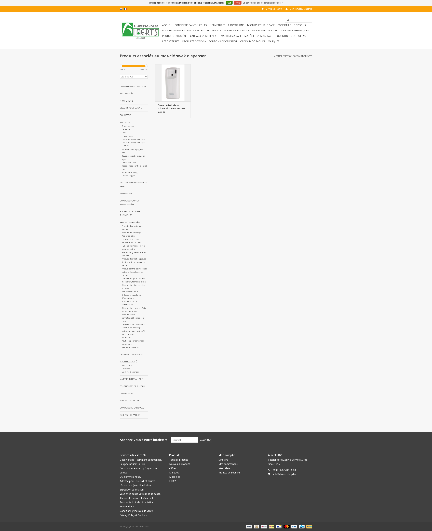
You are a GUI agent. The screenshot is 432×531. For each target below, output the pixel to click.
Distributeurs (127, 304)
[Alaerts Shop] (140, 30)
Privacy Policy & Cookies (133, 515)
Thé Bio (126, 145)
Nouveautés (217, 25)
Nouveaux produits (179, 464)
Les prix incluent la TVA (132, 464)
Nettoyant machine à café (133, 331)
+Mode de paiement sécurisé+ (136, 498)
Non (238, 3)
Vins (123, 152)
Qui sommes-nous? (130, 476)
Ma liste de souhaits (229, 472)
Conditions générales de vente (136, 510)
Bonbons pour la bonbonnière (244, 30)
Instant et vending (130, 172)
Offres (172, 468)
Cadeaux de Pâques (252, 41)
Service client (127, 506)
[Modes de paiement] (248, 526)
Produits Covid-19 (194, 41)
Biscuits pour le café (261, 25)
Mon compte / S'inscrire (300, 8)
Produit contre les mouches (134, 268)
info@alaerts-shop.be (284, 474)
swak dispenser (304, 56)
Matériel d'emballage (258, 35)
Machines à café (231, 35)
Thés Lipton (128, 136)
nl (121, 9)
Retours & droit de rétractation (137, 502)
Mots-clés (289, 56)
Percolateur (127, 365)
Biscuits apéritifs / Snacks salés (183, 30)
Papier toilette (128, 236)
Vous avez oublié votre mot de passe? (140, 493)
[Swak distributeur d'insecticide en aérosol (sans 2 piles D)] (173, 82)
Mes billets (224, 468)
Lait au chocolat (129, 162)
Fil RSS (173, 481)
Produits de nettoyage (131, 232)
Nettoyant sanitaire (130, 347)
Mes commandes (228, 464)
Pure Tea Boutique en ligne (134, 142)
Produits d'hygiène (174, 35)
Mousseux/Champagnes (132, 149)
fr (125, 9)
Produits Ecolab (129, 314)
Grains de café (128, 126)
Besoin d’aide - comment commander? (141, 459)
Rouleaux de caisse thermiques (288, 30)
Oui (229, 3)
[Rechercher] (287, 20)
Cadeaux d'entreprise (204, 35)
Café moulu (127, 129)
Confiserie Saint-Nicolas (191, 25)
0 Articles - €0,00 (273, 8)
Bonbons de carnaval (223, 41)
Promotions (236, 25)
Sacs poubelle (128, 334)
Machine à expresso (130, 372)
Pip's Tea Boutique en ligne (134, 139)
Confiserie (284, 25)
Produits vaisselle (129, 301)
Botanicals (214, 30)
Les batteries (170, 41)
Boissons (300, 25)
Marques (273, 41)
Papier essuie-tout (130, 291)
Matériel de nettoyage (132, 327)
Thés (124, 132)
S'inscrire (223, 459)
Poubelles (126, 337)
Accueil (167, 25)
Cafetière (126, 368)
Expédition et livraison (132, 489)
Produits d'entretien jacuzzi (134, 258)
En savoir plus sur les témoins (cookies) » (263, 3)
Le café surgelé (128, 175)
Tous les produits (178, 459)
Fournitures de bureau (291, 35)
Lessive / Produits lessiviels (133, 324)
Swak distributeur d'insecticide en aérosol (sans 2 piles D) (171, 106)
